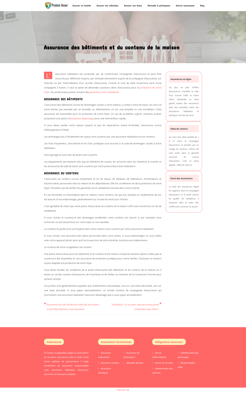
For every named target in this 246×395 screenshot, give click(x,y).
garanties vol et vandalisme (104, 92)
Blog (202, 5)
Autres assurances (185, 5)
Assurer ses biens (133, 5)
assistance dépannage (82, 118)
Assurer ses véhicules (107, 5)
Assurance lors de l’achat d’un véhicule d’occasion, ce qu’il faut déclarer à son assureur (73, 307)
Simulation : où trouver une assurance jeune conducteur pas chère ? (135, 307)
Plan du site (123, 389)
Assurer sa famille (81, 5)
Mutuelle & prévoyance (159, 5)
